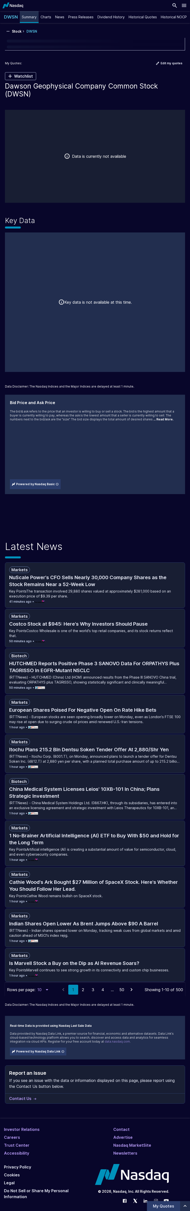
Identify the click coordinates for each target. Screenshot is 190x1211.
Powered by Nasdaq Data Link (38, 1051)
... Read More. (163, 419)
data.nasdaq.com (117, 1041)
